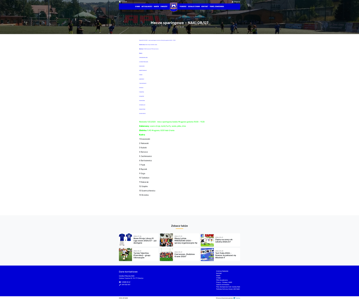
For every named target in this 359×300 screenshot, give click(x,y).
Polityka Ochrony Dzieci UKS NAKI (228, 289)
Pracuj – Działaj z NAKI (224, 282)
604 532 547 (126, 284)
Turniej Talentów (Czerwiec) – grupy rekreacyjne (142, 255)
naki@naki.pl (126, 282)
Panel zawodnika (217, 6)
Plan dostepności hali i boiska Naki (228, 287)
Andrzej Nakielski (222, 271)
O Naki (137, 6)
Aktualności (146, 6)
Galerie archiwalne (222, 284)
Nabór (156, 6)
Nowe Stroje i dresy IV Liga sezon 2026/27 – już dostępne (145, 240)
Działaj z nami (194, 6)
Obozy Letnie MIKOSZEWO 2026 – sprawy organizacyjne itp (185, 240)
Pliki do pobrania (222, 280)
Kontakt (204, 6)
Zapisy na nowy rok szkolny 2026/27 (224, 240)
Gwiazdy (164, 6)
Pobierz (183, 6)
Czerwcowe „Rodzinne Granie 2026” (184, 255)
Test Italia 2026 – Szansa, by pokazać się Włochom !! (225, 255)
